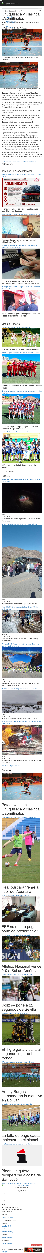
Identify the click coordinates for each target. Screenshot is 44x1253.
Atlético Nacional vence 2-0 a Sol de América (17, 975)
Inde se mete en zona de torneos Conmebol (16, 327)
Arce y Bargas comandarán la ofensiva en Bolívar (18, 1104)
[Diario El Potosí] (10, 3)
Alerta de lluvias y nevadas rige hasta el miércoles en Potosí (22, 214)
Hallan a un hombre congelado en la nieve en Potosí (19, 689)
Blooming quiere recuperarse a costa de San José (18, 1183)
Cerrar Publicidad (37, 1245)
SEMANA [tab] (6, 476)
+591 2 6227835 (7, 1217)
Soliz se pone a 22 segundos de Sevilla (15, 1013)
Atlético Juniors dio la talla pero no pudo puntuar (18, 432)
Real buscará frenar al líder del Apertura (15, 895)
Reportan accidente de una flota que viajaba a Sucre (19, 524)
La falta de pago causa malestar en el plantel (17, 1144)
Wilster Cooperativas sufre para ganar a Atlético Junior (20, 352)
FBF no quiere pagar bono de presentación (16, 935)
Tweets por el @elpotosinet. (11, 766)
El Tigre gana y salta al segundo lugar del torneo (18, 1062)
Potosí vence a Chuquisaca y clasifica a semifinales (19, 817)
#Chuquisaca (16, 162)
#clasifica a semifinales (28, 162)
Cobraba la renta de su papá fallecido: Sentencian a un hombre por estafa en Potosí (20, 246)
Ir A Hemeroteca (22, 50)
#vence (9, 162)
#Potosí (4, 162)
